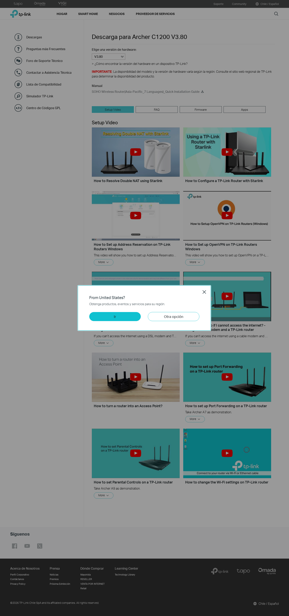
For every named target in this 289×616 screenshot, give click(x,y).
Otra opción (173, 316)
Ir (115, 316)
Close (204, 292)
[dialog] (144, 308)
